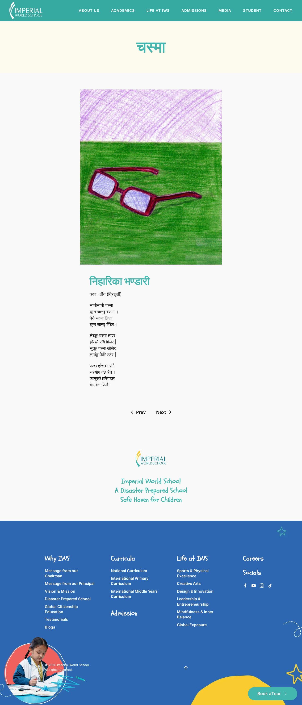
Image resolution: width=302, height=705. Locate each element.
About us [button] (89, 10)
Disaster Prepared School (68, 598)
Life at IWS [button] (158, 10)
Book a (269, 693)
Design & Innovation (195, 591)
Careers (253, 558)
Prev (141, 412)
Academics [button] (123, 10)
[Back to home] (26, 10)
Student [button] (252, 10)
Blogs (50, 627)
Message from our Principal (69, 583)
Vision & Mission (60, 591)
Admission (124, 613)
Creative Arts (189, 583)
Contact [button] (283, 10)
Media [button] (224, 10)
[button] (186, 668)
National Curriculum (129, 570)
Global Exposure (192, 624)
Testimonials (56, 619)
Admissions (194, 10)
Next (161, 412)
